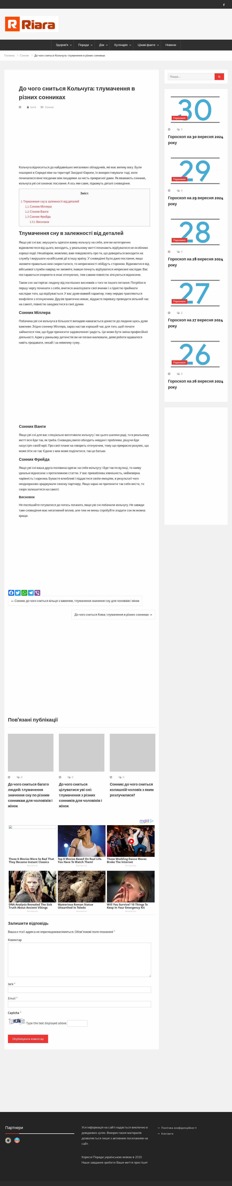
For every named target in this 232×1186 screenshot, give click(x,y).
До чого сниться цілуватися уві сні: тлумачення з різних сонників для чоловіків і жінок (80, 795)
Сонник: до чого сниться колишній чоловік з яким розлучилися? (132, 789)
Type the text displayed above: (46, 1023)
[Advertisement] (84, 137)
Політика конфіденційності (179, 1128)
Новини (170, 45)
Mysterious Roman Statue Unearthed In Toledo (75, 906)
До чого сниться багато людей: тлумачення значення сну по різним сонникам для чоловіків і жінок (30, 795)
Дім (101, 45)
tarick (33, 107)
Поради (83, 45)
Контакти (167, 1133)
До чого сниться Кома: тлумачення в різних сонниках (111, 614)
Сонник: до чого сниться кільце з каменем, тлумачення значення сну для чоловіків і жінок (76, 601)
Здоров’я (62, 45)
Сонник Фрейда (38, 216)
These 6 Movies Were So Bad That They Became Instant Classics (31, 860)
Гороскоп (179, 118)
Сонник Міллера (38, 206)
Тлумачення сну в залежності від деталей (50, 201)
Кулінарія (121, 45)
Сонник (49, 107)
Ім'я (11, 984)
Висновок (39, 222)
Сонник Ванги (36, 211)
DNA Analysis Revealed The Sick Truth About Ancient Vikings (30, 906)
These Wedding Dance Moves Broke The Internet (126, 860)
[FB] (224, 5)
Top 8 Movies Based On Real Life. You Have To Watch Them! (80, 860)
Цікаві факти (146, 45)
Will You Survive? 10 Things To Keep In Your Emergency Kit (127, 906)
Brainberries (32, 865)
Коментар (15, 940)
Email (13, 998)
